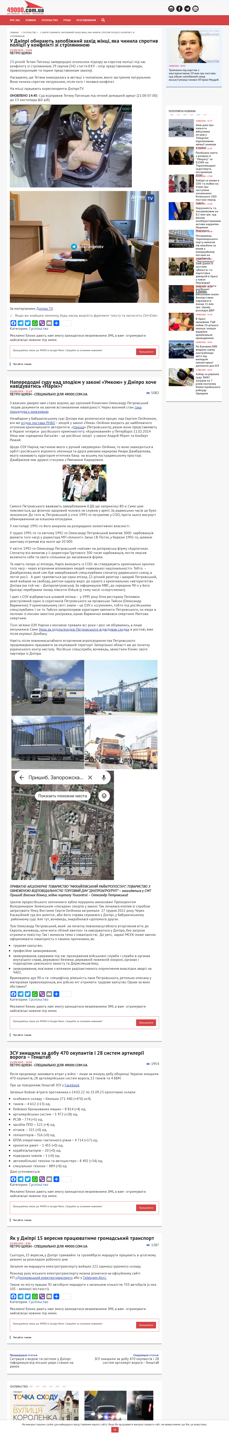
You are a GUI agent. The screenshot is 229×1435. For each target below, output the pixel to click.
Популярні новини (182, 111)
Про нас (15, 20)
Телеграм (187, 9)
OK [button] (114, 1429)
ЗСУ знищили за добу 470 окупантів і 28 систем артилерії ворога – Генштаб (126, 1358)
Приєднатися (146, 351)
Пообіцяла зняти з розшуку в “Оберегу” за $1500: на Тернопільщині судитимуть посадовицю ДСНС (207, 164)
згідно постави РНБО (38, 422)
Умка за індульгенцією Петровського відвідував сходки (84, 629)
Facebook (179, 9)
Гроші (67, 20)
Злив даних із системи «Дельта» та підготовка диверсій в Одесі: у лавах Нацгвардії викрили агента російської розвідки (207, 278)
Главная (14, 32)
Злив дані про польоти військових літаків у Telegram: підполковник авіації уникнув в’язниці (206, 136)
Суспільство (50, 20)
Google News (195, 9)
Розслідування (86, 20)
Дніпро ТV (44, 308)
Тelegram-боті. (94, 1277)
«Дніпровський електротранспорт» (44, 1277)
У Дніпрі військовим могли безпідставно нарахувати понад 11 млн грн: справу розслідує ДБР (207, 300)
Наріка (78, 427)
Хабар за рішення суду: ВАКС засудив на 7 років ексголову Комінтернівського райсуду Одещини (208, 383)
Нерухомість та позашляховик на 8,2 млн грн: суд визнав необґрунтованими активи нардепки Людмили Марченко (208, 219)
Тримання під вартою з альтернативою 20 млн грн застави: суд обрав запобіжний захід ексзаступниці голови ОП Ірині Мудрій (194, 74)
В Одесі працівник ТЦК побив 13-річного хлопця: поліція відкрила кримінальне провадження (207, 328)
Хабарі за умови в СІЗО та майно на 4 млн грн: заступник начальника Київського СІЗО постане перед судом (207, 192)
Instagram (171, 9)
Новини (31, 20)
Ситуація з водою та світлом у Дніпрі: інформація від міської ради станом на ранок (41, 1360)
